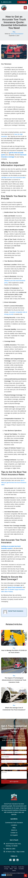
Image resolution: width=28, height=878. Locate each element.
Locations (14, 825)
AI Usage (6, 868)
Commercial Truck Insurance (14, 822)
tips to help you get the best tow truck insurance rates (13, 482)
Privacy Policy (7, 866)
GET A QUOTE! (14, 781)
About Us (14, 830)
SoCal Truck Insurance (17, 33)
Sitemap (14, 870)
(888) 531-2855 (7, 2)
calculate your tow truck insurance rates (13, 177)
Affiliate (11, 868)
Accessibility (21, 868)
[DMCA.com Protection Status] (7, 876)
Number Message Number (9, 764)
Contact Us (14, 832)
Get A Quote (22, 2)
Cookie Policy (21, 866)
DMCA (15, 868)
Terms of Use (14, 866)
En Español (14, 835)
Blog (14, 31)
